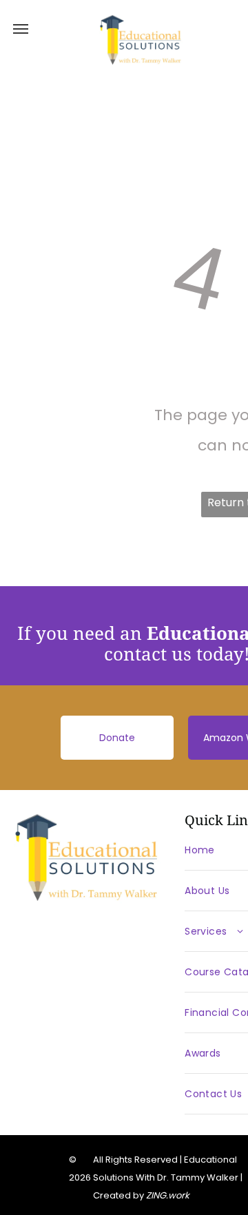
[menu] (20, 29)
